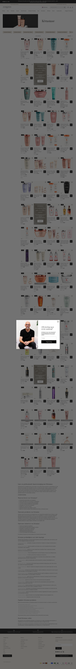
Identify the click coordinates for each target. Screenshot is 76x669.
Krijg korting (49, 341)
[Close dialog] (58, 321)
